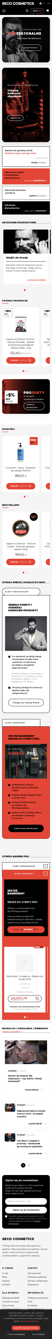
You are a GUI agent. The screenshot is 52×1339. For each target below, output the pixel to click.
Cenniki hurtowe (10, 1301)
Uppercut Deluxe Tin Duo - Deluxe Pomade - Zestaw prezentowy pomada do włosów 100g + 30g (21, 343)
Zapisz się (15, 118)
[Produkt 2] (27, 1017)
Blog (4, 1277)
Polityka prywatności (38, 1298)
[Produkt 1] (25, 1017)
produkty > (39, 162)
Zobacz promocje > (33, 406)
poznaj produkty (37, 280)
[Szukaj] (27, 11)
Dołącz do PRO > (26, 929)
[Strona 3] (28, 371)
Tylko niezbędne (16, 1334)
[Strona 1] (25, 290)
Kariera (5, 1281)
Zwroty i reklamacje (38, 1281)
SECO (37, 11)
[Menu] (4, 11)
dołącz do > (35, 181)
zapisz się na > (35, 211)
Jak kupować (34, 1273)
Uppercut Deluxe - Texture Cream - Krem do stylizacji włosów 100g (21, 546)
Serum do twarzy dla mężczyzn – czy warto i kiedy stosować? (25, 1079)
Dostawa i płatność (37, 1277)
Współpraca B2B (10, 1298)
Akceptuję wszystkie (26, 1328)
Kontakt (6, 1284)
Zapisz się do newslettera (26, 1210)
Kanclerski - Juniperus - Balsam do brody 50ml (25, 978)
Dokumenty (8, 1305)
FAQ (30, 1301)
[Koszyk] (47, 11)
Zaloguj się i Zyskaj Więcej (26, 702)
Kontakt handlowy (11, 1309)
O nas (5, 1273)
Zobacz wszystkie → (12, 1032)
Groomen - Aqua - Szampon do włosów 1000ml (21, 469)
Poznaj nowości (29, 48)
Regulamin (33, 1284)
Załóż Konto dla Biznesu (26, 828)
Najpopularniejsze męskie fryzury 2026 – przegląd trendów (31, 1114)
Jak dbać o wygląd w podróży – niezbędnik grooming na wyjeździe (29, 1143)
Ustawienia (38, 1334)
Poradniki (32, 1305)
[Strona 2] (27, 290)
